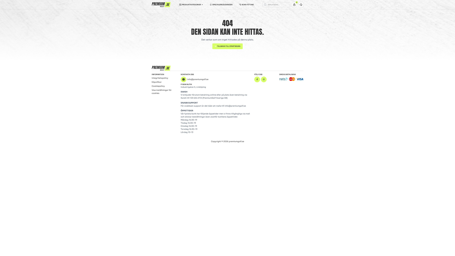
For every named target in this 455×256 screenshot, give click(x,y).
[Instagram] (264, 79)
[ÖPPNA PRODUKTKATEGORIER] (202, 4)
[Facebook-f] (257, 79)
